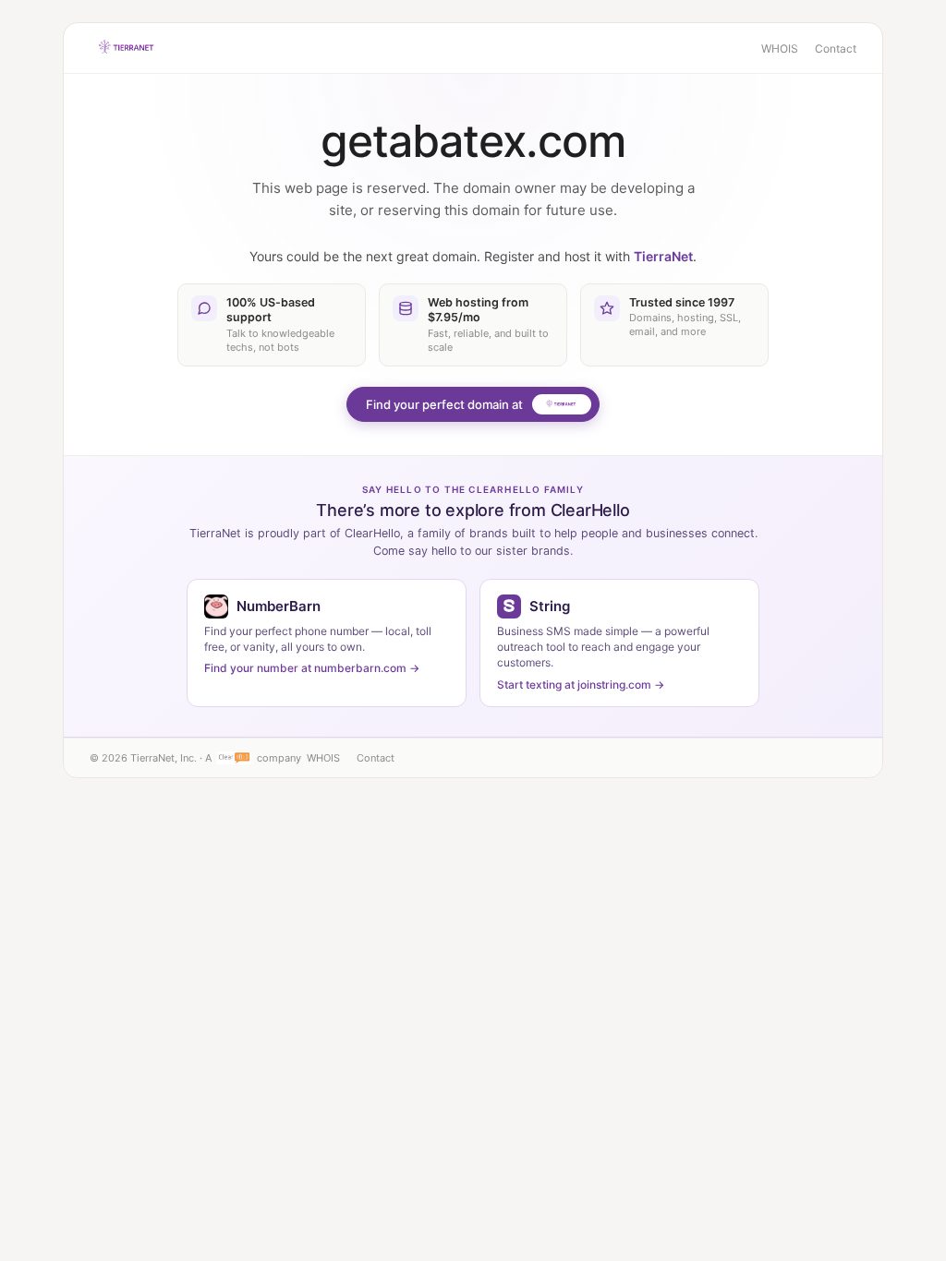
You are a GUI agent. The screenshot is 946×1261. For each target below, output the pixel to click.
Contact (835, 48)
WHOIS (779, 48)
